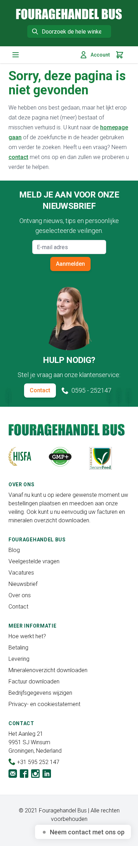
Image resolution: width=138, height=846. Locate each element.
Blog (14, 550)
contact (18, 157)
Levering (18, 659)
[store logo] (69, 13)
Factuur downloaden (33, 681)
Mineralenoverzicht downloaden (47, 670)
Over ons (19, 595)
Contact (40, 390)
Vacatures (21, 572)
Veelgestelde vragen (33, 561)
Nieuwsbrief (23, 584)
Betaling (18, 647)
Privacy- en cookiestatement (44, 704)
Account (100, 55)
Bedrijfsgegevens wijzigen (40, 692)
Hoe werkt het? (27, 636)
